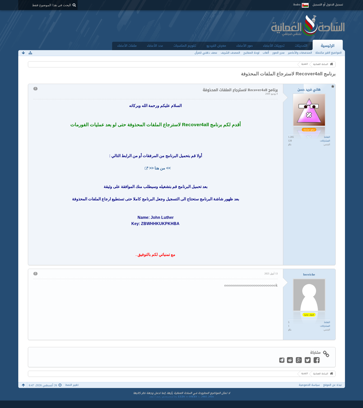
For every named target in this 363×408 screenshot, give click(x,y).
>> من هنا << (160, 168)
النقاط (327, 137)
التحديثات (301, 45)
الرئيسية (327, 45)
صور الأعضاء (244, 45)
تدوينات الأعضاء (273, 45)
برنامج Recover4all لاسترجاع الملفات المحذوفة (288, 73)
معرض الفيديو (216, 45)
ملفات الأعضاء (127, 45)
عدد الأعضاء (155, 45)
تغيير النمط (72, 385)
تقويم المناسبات (185, 45)
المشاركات (325, 141)
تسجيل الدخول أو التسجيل (328, 4)
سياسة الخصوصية (309, 385)
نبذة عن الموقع (332, 385)
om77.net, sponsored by (181, 396)
